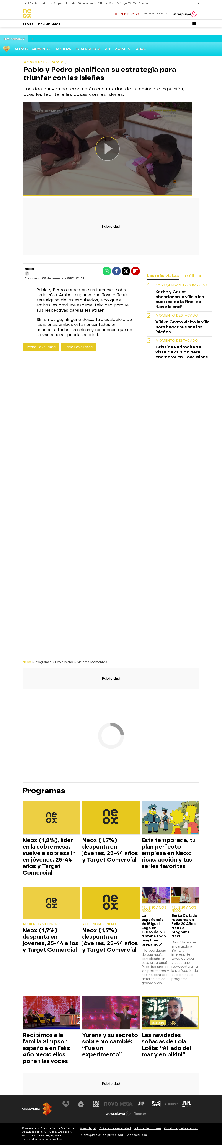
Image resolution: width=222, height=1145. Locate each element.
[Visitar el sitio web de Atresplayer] (118, 1114)
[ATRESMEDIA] (37, 1109)
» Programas (41, 662)
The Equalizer (141, 3)
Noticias (63, 49)
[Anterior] (25, 3)
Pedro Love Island (41, 347)
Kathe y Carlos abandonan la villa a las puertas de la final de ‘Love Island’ (179, 299)
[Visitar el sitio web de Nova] (111, 1104)
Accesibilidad (137, 1135)
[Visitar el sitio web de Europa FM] (171, 1104)
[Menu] (194, 23)
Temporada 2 (14, 39)
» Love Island (63, 662)
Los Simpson (56, 3)
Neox (27, 662)
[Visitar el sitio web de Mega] (126, 1104)
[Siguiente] (197, 3)
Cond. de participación (181, 1128)
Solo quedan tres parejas (181, 285)
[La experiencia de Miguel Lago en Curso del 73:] (156, 895)
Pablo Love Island (78, 347)
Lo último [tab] (193, 275)
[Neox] (50, 13)
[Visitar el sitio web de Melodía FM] (186, 1104)
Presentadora (88, 49)
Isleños (21, 49)
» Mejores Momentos (90, 662)
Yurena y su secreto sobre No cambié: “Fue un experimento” (110, 1045)
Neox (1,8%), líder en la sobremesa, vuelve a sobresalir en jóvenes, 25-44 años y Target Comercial (49, 856)
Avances (122, 49)
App (108, 49)
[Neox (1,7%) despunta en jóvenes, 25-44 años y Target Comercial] (111, 818)
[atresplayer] (185, 14)
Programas (49, 24)
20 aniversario (37, 3)
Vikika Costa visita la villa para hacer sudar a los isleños (182, 326)
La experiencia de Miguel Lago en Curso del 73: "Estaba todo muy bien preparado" (154, 930)
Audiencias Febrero (41, 924)
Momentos (41, 49)
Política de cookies (147, 1128)
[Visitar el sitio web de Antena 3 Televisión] (65, 1104)
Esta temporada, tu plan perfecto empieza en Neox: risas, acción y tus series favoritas (169, 853)
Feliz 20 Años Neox (154, 909)
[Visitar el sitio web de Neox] (96, 1104)
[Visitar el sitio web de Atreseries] (141, 1104)
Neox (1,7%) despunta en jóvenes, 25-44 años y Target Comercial (110, 850)
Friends (70, 3)
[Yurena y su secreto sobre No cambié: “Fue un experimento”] (111, 1013)
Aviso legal (88, 1128)
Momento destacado (176, 315)
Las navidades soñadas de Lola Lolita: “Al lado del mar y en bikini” (166, 1045)
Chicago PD (124, 3)
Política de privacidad (115, 1128)
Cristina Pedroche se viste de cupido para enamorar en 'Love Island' (182, 351)
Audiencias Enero (99, 924)
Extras (140, 49)
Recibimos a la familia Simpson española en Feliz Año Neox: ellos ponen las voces (46, 1048)
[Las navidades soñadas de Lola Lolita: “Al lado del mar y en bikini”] (170, 1013)
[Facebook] (27, 273)
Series (28, 24)
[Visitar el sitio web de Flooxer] (139, 1114)
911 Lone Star (106, 3)
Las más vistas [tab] (163, 275)
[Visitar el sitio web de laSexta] (80, 1104)
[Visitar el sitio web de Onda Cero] (156, 1104)
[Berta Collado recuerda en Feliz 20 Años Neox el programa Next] (185, 895)
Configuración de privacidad (102, 1135)
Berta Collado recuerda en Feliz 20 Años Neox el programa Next (184, 926)
